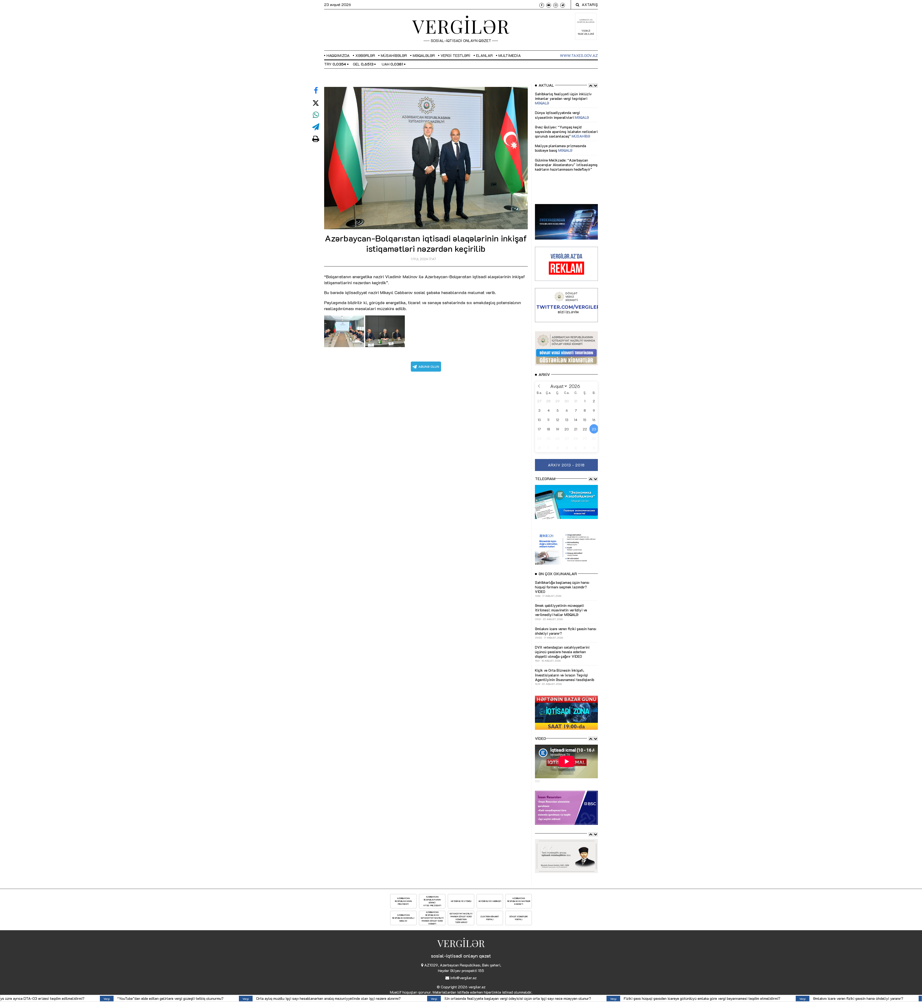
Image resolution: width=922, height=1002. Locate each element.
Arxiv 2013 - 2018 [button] (566, 464)
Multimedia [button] (509, 55)
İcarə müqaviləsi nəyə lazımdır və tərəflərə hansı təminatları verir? (819, 998)
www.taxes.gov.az (579, 55)
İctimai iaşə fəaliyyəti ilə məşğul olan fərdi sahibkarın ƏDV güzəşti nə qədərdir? (669, 998)
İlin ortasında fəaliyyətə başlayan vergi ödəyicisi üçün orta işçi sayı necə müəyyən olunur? (187, 998)
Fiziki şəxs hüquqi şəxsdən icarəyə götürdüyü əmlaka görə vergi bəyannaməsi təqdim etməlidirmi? (371, 998)
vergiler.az (476, 986)
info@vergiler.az (463, 977)
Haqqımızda (338, 55)
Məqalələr (424, 55)
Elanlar (484, 55)
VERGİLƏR (461, 25)
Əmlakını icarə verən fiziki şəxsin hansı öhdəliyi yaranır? (527, 998)
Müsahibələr (394, 55)
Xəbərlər (365, 55)
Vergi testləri (455, 55)
